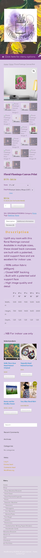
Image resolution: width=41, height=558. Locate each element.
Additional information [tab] (25, 221)
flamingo (11, 215)
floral (17, 215)
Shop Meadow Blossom (13, 491)
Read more (9, 377)
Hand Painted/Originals (13, 496)
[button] (34, 71)
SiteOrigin (21, 553)
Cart (5, 537)
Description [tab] (10, 221)
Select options (10, 412)
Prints (11, 64)
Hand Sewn (8, 494)
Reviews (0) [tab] (10, 225)
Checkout (6, 540)
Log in (6, 461)
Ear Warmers (10, 511)
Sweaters (9, 505)
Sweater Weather (10, 502)
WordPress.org (9, 470)
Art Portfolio (7, 543)
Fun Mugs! (8, 517)
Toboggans (9, 508)
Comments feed (9, 467)
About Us (6, 534)
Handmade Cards (11, 529)
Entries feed (8, 464)
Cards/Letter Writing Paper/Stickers (18, 526)
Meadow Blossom (9, 532)
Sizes (6, 185)
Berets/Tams (10, 514)
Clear (11, 193)
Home (6, 64)
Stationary (8, 523)
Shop (5, 488)
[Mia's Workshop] (20, 25)
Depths (6, 189)
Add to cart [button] (26, 374)
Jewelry (7, 520)
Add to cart (18, 206)
